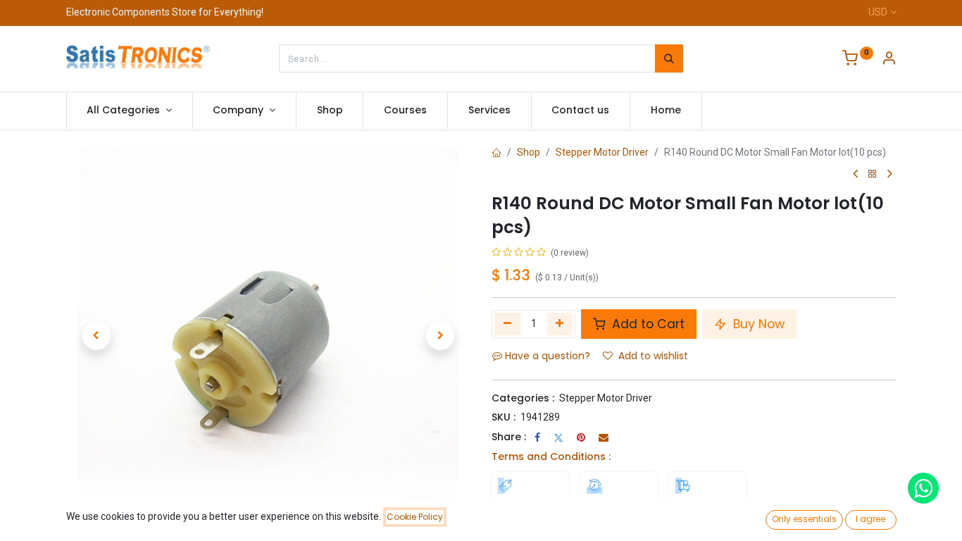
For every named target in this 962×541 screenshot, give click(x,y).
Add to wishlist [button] (653, 356)
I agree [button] (870, 519)
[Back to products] (872, 174)
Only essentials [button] (804, 519)
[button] (96, 336)
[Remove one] (507, 324)
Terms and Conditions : (551, 456)
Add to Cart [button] (646, 324)
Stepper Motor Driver (602, 152)
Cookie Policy (415, 517)
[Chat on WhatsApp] (923, 488)
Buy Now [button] (757, 324)
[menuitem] (329, 110)
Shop (528, 152)
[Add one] (560, 324)
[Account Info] (889, 60)
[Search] (669, 58)
